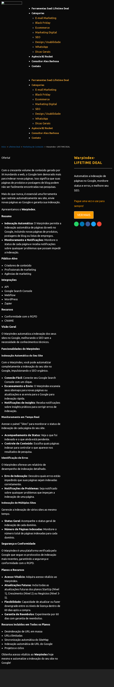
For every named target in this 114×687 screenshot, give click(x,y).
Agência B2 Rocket (42, 56)
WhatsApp (41, 46)
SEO (37, 37)
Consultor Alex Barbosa (45, 61)
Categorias (38, 13)
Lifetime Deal (14, 147)
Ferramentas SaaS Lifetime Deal (50, 8)
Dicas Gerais (42, 51)
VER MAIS (83, 215)
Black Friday (42, 22)
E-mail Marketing (45, 17)
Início (3, 147)
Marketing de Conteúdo (33, 147)
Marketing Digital (46, 32)
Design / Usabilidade (48, 41)
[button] (70, 73)
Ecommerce (42, 27)
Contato (36, 66)
